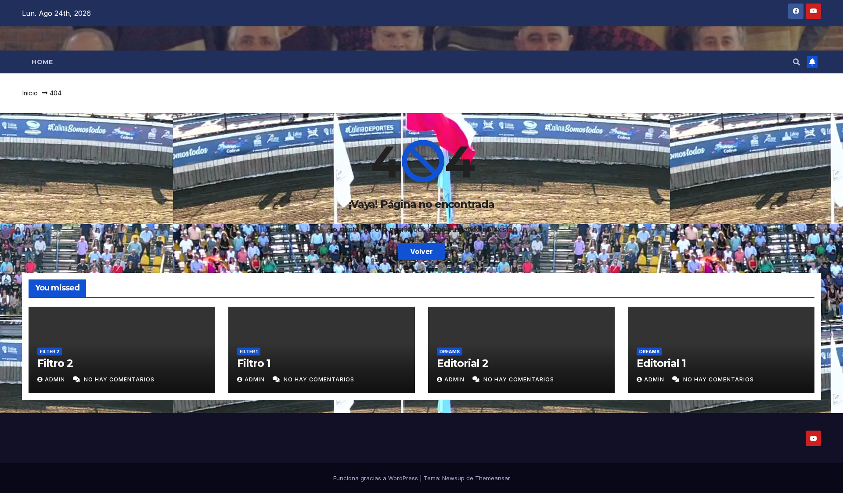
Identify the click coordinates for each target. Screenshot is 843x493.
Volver (421, 251)
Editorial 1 (661, 363)
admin (56, 379)
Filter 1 (249, 351)
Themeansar (492, 478)
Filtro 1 (253, 363)
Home (42, 62)
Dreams (450, 351)
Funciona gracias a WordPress (376, 478)
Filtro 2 (54, 363)
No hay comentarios (119, 379)
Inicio (30, 93)
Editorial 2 (462, 363)
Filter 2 (49, 351)
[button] (796, 62)
